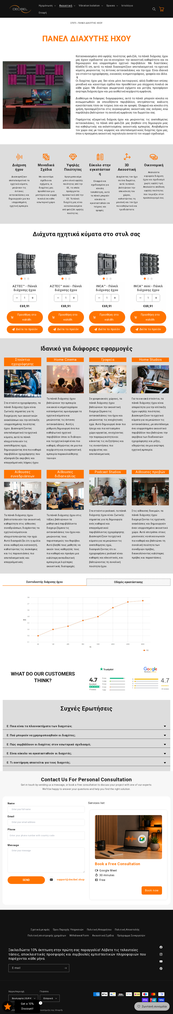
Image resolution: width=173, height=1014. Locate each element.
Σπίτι (73, 22)
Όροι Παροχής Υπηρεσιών (68, 929)
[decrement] (17, 298)
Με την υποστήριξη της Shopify (47, 1010)
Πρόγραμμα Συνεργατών (131, 935)
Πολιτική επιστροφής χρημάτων (47, 935)
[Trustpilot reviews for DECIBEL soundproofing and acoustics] (106, 684)
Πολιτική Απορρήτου (99, 929)
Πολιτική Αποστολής (127, 929)
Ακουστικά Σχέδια (103, 935)
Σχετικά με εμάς (40, 929)
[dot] (21, 279)
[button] (47, 5)
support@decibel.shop (70, 879)
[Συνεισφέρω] (65, 968)
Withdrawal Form (79, 935)
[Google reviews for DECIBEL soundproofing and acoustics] (150, 684)
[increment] (32, 298)
